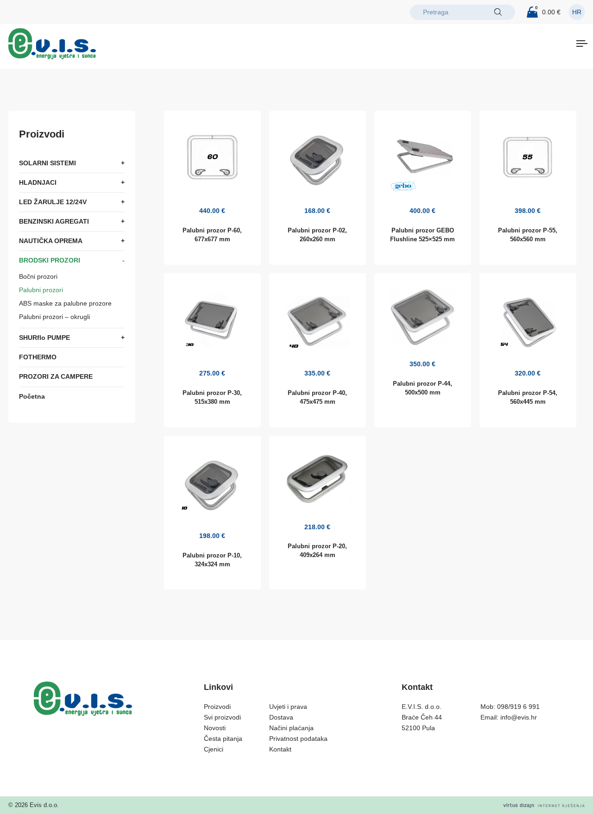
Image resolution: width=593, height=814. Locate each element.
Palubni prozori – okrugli (54, 317)
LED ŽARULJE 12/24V (53, 202)
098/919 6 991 (518, 706)
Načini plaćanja (291, 728)
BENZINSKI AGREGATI (54, 221)
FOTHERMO (38, 357)
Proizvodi (217, 706)
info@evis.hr (518, 717)
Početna (32, 396)
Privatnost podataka (298, 738)
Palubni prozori (41, 290)
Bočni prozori (38, 277)
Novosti (215, 728)
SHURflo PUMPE (44, 338)
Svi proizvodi (222, 717)
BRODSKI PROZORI (49, 260)
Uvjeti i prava (288, 706)
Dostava (281, 717)
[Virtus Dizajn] (544, 805)
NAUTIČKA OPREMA (50, 241)
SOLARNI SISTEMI (47, 163)
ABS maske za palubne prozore (65, 303)
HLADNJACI (38, 182)
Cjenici (213, 749)
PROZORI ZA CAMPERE (56, 377)
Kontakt (280, 749)
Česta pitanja (223, 738)
